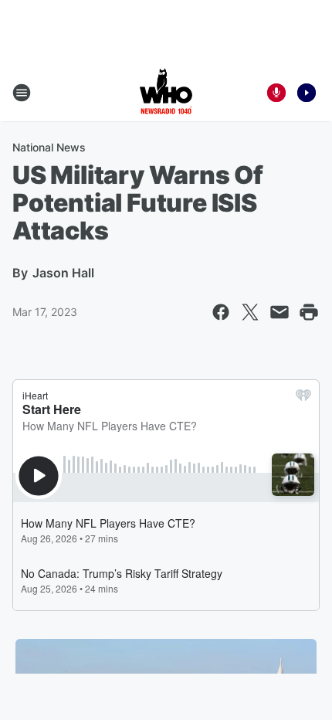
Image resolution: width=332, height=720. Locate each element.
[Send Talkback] (276, 92)
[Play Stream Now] (306, 92)
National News (49, 147)
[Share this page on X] (250, 312)
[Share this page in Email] (279, 312)
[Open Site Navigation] (21, 92)
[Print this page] (309, 312)
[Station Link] (166, 92)
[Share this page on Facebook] (221, 312)
